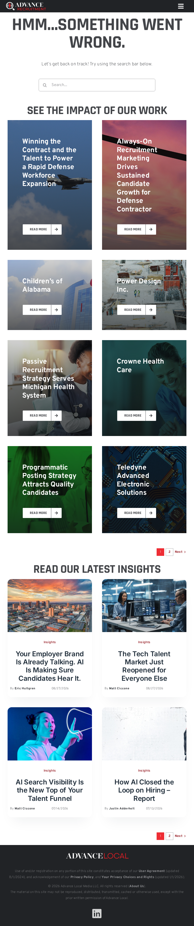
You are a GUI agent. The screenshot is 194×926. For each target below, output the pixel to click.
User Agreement (152, 871)
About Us (136, 886)
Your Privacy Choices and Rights (128, 877)
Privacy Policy (82, 877)
